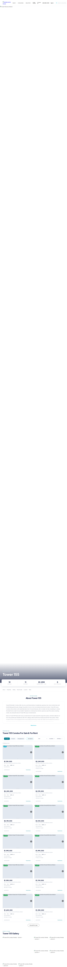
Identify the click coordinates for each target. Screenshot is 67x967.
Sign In (52, 3)
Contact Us (39, 3)
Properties (9, 689)
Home (4, 7)
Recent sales (19, 689)
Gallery (14, 689)
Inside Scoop (34, 3)
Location (25, 689)
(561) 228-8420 (45, 3)
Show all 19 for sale (33, 925)
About (4, 689)
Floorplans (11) (21, 738)
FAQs (30, 689)
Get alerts (30, 738)
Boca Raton (7, 7)
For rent (13, 738)
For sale (7, 738)
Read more (33, 725)
